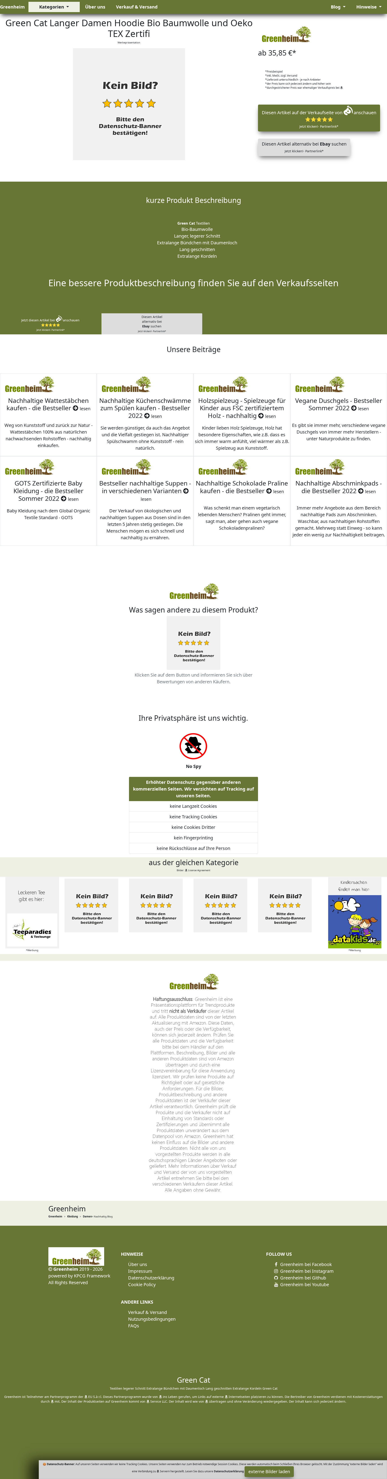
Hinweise (367, 7)
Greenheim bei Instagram (306, 1271)
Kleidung (72, 1216)
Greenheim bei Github (302, 1278)
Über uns (95, 7)
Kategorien (52, 7)
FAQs (133, 1326)
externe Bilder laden (269, 1471)
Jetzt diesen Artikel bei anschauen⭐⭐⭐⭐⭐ (50, 324)
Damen (87, 1216)
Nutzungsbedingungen (152, 1319)
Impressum (140, 1271)
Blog (336, 7)
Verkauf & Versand (137, 7)
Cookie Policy (142, 1284)
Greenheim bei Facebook (305, 1264)
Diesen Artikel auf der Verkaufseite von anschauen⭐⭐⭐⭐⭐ (319, 119)
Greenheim (12, 7)
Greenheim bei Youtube (304, 1284)
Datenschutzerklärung (151, 1278)
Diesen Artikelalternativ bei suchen (152, 324)
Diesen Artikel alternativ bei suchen (304, 147)
